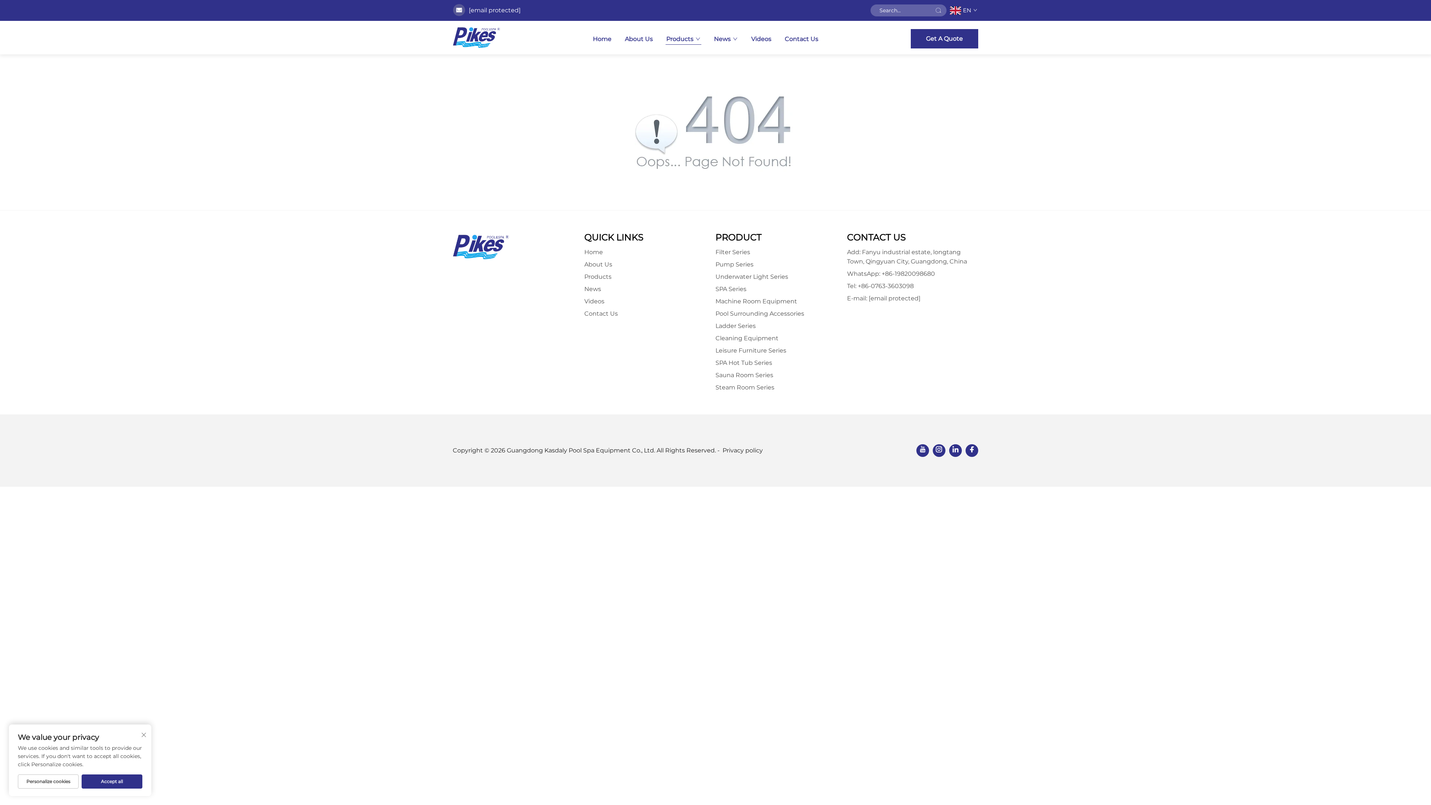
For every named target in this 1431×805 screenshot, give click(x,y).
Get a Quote (944, 38)
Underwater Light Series (752, 276)
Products (680, 38)
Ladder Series (736, 325)
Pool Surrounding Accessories (760, 313)
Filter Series (733, 252)
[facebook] (972, 450)
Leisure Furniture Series (751, 350)
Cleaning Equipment (747, 338)
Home (602, 38)
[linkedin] (955, 450)
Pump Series (735, 264)
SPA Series (731, 289)
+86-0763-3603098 (886, 286)
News (722, 38)
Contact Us (801, 38)
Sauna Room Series (744, 375)
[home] (476, 38)
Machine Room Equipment (756, 301)
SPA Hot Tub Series (744, 362)
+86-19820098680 (908, 273)
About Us (639, 38)
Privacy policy (743, 450)
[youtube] (922, 450)
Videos (761, 38)
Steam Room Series (745, 387)
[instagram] (939, 450)
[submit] (938, 10)
